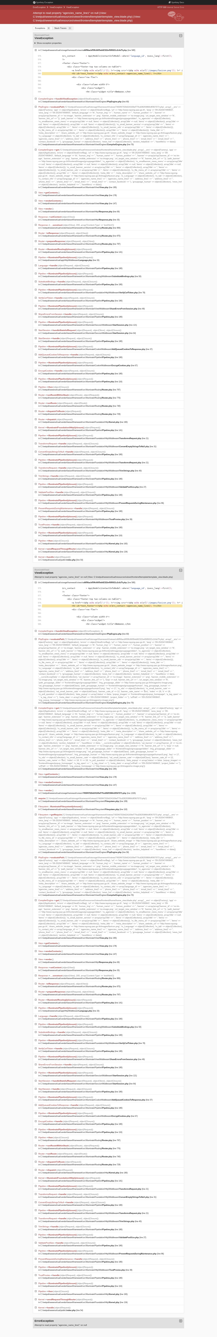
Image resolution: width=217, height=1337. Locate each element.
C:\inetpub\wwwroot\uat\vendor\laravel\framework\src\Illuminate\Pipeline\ (77, 252)
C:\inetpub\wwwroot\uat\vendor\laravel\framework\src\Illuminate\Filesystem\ (79, 801)
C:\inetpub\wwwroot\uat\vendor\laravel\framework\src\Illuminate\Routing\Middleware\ (87, 276)
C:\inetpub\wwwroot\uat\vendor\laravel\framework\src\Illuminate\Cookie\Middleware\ (92, 349)
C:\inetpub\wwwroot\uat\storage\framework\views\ (83, 50)
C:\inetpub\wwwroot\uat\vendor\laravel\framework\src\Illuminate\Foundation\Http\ (79, 422)
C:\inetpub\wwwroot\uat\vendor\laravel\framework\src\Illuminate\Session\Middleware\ (84, 325)
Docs (177, 2)
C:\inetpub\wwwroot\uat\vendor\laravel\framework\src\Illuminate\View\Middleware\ (88, 309)
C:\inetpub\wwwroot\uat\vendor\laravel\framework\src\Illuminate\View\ (74, 187)
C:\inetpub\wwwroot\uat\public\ (58, 560)
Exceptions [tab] (42, 28)
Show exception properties (49, 43)
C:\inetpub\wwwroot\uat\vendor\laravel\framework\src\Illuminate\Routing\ (76, 228)
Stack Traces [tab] (62, 28)
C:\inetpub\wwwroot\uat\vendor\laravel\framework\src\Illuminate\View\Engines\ (80, 102)
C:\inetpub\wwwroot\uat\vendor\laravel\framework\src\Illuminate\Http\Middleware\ (82, 519)
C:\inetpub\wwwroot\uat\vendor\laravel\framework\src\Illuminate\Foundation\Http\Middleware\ (89, 292)
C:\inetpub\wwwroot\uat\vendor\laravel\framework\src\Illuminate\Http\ (76, 211)
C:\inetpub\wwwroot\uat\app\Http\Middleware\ (66, 260)
